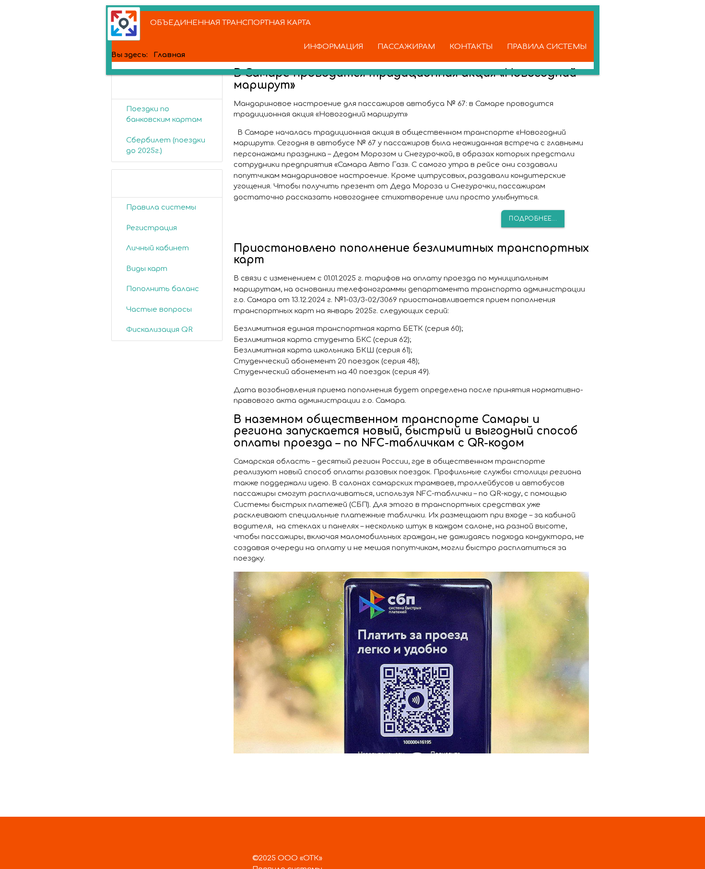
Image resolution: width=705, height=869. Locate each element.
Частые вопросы (159, 309)
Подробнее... (533, 218)
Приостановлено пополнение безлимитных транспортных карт (411, 254)
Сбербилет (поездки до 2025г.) (165, 145)
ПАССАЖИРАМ (406, 47)
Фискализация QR (159, 330)
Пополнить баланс (162, 289)
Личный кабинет (157, 248)
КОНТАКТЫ (471, 47)
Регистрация (151, 228)
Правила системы (161, 207)
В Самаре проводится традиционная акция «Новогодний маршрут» (405, 79)
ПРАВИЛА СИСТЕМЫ (547, 47)
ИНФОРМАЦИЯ (333, 47)
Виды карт (146, 269)
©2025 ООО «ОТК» (287, 858)
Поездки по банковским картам (164, 114)
